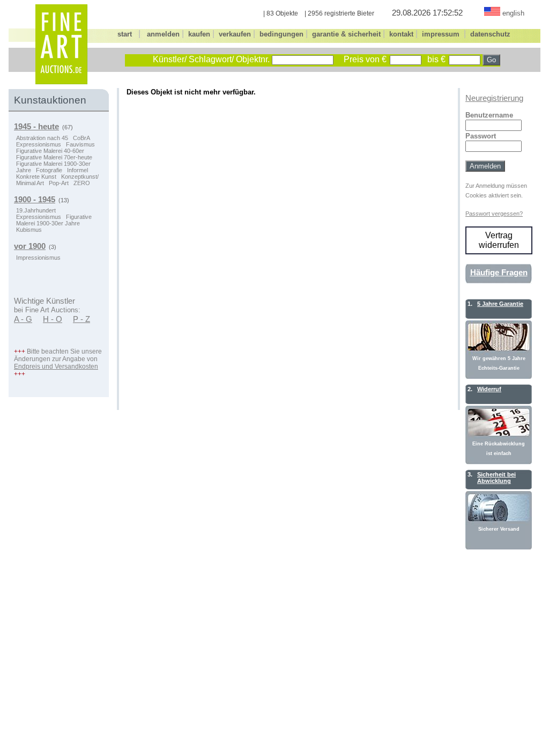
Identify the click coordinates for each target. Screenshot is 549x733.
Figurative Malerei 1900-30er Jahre (54, 220)
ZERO (81, 183)
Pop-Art (59, 183)
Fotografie (49, 170)
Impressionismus (38, 257)
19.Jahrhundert (36, 210)
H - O (52, 319)
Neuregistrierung (494, 98)
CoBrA (81, 138)
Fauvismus (80, 144)
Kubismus (29, 229)
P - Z (81, 319)
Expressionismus (38, 144)
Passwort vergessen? (494, 213)
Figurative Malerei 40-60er (50, 151)
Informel (77, 170)
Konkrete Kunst (36, 176)
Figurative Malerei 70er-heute (54, 157)
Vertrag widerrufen (499, 240)
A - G (23, 319)
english (513, 13)
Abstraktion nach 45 (42, 138)
